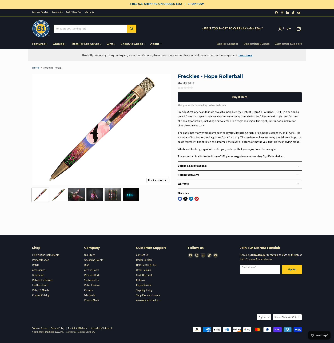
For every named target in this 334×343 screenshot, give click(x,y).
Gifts (110, 44)
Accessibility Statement (101, 328)
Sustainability (91, 280)
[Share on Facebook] (180, 199)
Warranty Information (147, 300)
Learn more (245, 55)
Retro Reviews (92, 285)
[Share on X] (185, 199)
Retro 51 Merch (40, 290)
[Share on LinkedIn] (191, 199)
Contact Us (57, 12)
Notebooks (38, 275)
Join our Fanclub (40, 12)
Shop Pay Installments (148, 295)
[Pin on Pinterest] (196, 199)
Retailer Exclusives (86, 44)
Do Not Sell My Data (77, 328)
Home (35, 67)
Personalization (40, 260)
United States (286, 317)
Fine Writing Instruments (45, 255)
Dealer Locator (227, 44)
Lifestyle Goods (132, 44)
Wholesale (89, 295)
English (262, 317)
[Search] (131, 29)
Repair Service (144, 285)
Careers (88, 290)
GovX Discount (144, 275)
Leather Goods (40, 285)
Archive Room (91, 270)
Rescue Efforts (92, 275)
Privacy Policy (57, 328)
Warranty (89, 12)
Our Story (89, 255)
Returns (140, 280)
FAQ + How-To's (73, 12)
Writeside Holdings (76, 331)
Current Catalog (41, 295)
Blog (86, 265)
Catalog (59, 44)
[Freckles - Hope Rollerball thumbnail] (40, 195)
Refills (35, 265)
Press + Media (91, 300)
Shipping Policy (144, 290)
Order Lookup (143, 270)
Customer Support (288, 44)
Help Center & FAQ (146, 265)
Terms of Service (39, 328)
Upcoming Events (256, 44)
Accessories (38, 270)
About (155, 44)
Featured (39, 44)
